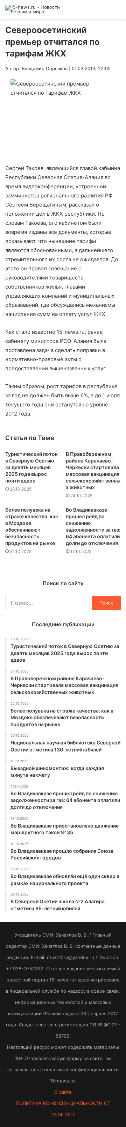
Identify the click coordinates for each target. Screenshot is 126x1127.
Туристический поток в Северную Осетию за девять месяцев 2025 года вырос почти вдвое (31, 467)
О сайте (63, 1092)
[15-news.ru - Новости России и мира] (33, 9)
